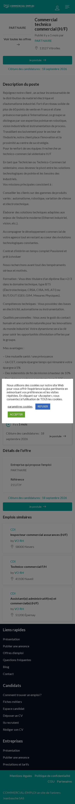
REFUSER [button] (43, 406)
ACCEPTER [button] (16, 414)
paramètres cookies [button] (20, 406)
